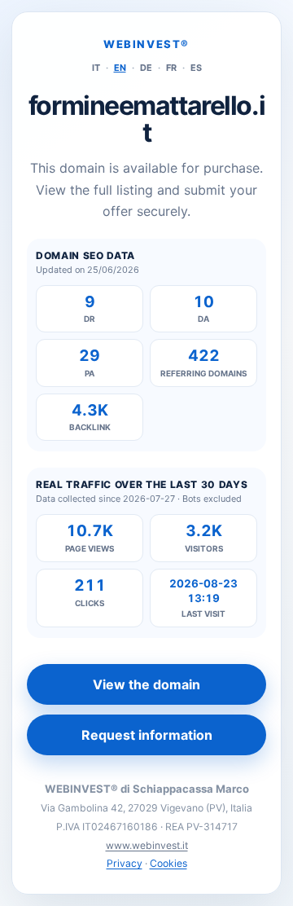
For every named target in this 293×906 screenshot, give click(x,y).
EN (120, 67)
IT (96, 67)
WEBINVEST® (146, 44)
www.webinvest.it (147, 845)
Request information (146, 735)
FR (171, 67)
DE (146, 67)
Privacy (124, 863)
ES (196, 67)
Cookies (168, 863)
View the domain (146, 684)
